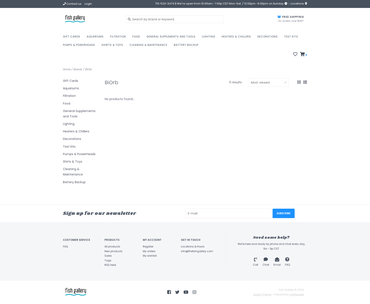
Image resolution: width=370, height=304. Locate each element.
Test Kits (291, 36)
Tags (107, 260)
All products (112, 246)
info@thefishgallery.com (197, 251)
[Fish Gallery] (91, 19)
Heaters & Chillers (236, 36)
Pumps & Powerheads (79, 45)
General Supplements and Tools (170, 36)
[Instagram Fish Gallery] (194, 292)
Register (148, 246)
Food (136, 36)
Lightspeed (296, 294)
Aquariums (95, 36)
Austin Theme (262, 294)
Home (66, 69)
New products (113, 251)
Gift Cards (71, 36)
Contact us (73, 4)
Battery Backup (186, 45)
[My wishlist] (295, 54)
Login (88, 4)
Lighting (208, 36)
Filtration (118, 36)
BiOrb (88, 69)
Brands (77, 69)
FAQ (65, 246)
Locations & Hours (192, 246)
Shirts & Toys (112, 45)
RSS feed (110, 265)
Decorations (267, 36)
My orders (149, 251)
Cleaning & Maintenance (148, 45)
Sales (108, 256)
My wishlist (150, 256)
